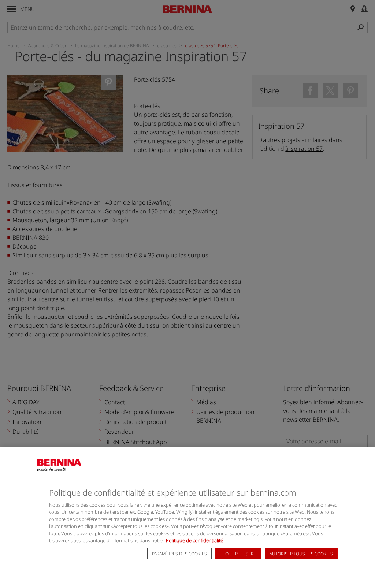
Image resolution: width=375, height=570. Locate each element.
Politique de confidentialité (194, 540)
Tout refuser (238, 554)
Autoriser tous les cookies (301, 554)
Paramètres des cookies (179, 554)
